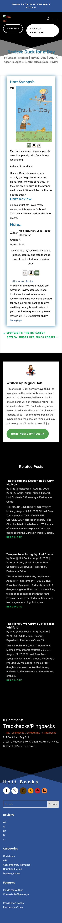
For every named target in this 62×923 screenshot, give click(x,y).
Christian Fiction (12, 868)
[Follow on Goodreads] (23, 790)
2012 (51, 57)
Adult (20, 492)
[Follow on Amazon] (30, 790)
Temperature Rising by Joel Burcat (30, 554)
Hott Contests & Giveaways (22, 497)
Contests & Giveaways (16, 894)
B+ (4, 830)
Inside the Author (13, 889)
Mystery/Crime (11, 873)
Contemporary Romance (16, 864)
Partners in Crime (16, 571)
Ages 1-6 (9, 61)
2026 (9, 492)
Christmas (9, 856)
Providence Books (13, 902)
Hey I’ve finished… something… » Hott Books (31, 732)
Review (54, 61)
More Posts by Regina (27, 433)
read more (14, 537)
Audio (28, 492)
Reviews (13, 28)
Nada (45, 61)
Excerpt (45, 492)
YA (43, 640)
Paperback (40, 566)
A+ (15, 635)
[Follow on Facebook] (6, 790)
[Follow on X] (14, 790)
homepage (16, 320)
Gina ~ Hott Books (22, 281)
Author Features (37, 30)
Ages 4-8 (20, 61)
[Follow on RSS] (44, 790)
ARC (30, 61)
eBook (37, 61)
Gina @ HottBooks (18, 57)
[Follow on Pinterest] (37, 790)
